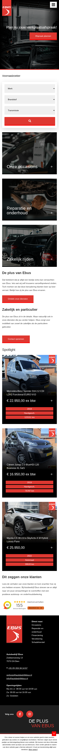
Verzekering (37, 639)
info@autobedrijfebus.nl (17, 678)
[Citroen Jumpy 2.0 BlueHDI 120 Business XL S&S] (29, 462)
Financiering (37, 635)
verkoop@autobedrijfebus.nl (19, 675)
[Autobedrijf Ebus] (6, 8)
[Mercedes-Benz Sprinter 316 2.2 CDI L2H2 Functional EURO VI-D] (29, 389)
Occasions (36, 625)
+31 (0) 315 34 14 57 (17, 668)
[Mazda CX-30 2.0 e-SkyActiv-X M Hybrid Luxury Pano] (29, 536)
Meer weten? (33, 749)
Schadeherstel (38, 642)
